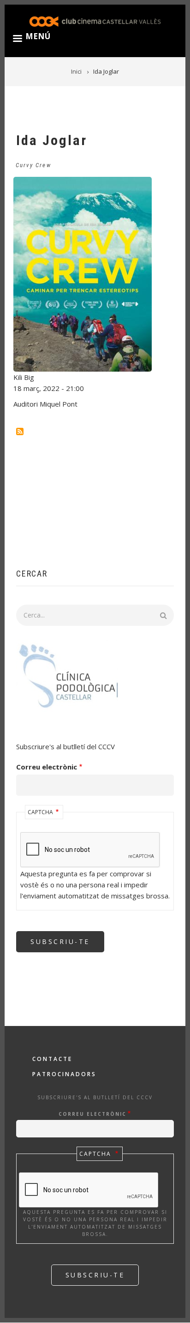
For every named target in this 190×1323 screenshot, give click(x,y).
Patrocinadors (64, 1074)
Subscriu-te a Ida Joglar (20, 431)
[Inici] (95, 20)
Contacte (52, 1059)
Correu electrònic (46, 766)
